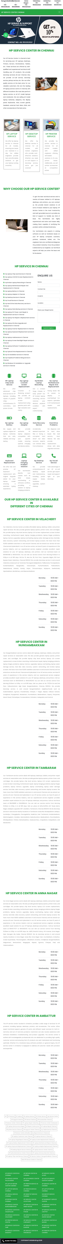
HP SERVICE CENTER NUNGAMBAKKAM (11, 1205)
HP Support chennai (17, 1119)
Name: (40, 282)
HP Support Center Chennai (31, 1129)
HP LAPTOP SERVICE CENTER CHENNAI (48, 1179)
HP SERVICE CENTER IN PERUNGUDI (31, 1232)
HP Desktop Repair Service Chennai (20, 1149)
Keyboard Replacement (9, 462)
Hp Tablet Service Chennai (49, 1129)
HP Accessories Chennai (45, 1119)
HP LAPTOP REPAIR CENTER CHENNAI (11, 1185)
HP (5, 1116)
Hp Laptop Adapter (24, 424)
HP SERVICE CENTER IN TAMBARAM (49, 1205)
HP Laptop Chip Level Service (9, 383)
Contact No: (41, 289)
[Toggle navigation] (59, 12)
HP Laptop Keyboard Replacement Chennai (18, 1146)
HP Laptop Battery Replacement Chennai (19, 1143)
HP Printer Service (41, 1116)
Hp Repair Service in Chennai (40, 1133)
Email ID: (40, 296)
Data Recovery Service (39, 424)
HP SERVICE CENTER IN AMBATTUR (49, 1226)
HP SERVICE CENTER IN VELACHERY (12, 1216)
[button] (4, 30)
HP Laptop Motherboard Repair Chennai (44, 1143)
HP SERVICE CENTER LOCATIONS (30, 1200)
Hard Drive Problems (53, 424)
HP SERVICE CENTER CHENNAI (12, 12)
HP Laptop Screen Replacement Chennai (42, 1139)
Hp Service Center (53, 1116)
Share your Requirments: (45, 310)
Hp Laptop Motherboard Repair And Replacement (53, 384)
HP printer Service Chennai (14, 1129)
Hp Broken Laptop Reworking (39, 383)
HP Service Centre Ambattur (22, 1133)
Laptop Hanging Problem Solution (24, 464)
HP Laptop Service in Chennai (42, 1136)
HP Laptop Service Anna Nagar (15, 1126)
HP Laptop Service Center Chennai (43, 1149)
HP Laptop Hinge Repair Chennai (18, 1139)
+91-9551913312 (57, 4)
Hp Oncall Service (54, 462)
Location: (40, 303)
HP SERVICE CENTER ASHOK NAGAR (48, 1216)
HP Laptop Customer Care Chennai (22, 1136)
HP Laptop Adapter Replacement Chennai (45, 1146)
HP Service (11, 1116)
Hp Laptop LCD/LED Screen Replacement (24, 384)
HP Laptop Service (29, 1116)
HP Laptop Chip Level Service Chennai (17, 1156)
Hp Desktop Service (39, 462)
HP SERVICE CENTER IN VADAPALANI (12, 1211)
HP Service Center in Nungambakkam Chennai (43, 1156)
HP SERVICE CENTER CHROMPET (30, 1221)
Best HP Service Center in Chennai (31, 1159)
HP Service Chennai (30, 1119)
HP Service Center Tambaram (49, 1123)
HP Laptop (19, 1116)
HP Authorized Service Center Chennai (20, 1153)
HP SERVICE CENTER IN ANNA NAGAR (31, 1205)
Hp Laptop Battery (9, 424)
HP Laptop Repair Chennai (48, 1126)
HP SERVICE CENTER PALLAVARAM (11, 1179)
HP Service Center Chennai (13, 1123)
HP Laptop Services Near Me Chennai (43, 1153)
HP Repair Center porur (32, 1126)
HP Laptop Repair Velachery (31, 1123)
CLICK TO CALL (10, 1241)
